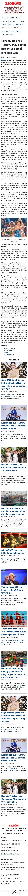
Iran (2, 598)
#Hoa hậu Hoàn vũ (9, 349)
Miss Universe (5, 396)
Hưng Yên (4, 520)
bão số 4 (23, 520)
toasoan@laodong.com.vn (13, 854)
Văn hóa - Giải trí (7, 28)
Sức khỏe (5, 31)
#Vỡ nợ (6, 352)
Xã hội (12, 18)
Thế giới (12, 31)
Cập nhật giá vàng (6, 559)
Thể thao (5, 21)
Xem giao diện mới (8, 34)
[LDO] (14, 370)
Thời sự (4, 24)
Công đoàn (19, 24)
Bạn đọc (11, 24)
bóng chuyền (20, 687)
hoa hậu (6, 476)
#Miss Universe (8, 351)
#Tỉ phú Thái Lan (9, 354)
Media (18, 18)
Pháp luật (21, 21)
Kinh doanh (13, 21)
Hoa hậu (3, 60)
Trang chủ (5, 18)
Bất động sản (18, 28)
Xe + (18, 31)
